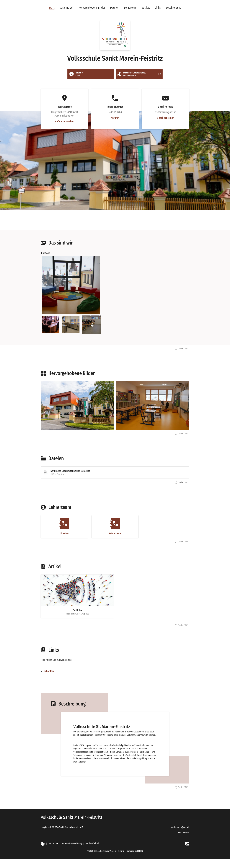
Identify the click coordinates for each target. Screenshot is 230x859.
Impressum (53, 843)
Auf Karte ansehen (64, 121)
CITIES (140, 851)
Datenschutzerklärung (72, 843)
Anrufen (115, 117)
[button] (115, 35)
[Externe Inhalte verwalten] (43, 844)
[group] (115, 293)
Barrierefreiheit (93, 843)
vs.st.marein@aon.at (180, 827)
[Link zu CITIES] (187, 844)
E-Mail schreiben (165, 117)
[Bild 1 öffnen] (71, 285)
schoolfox (49, 671)
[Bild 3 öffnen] (70, 324)
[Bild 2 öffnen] (50, 324)
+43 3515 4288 (183, 832)
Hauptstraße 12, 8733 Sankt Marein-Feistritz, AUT (62, 827)
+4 (91, 325)
